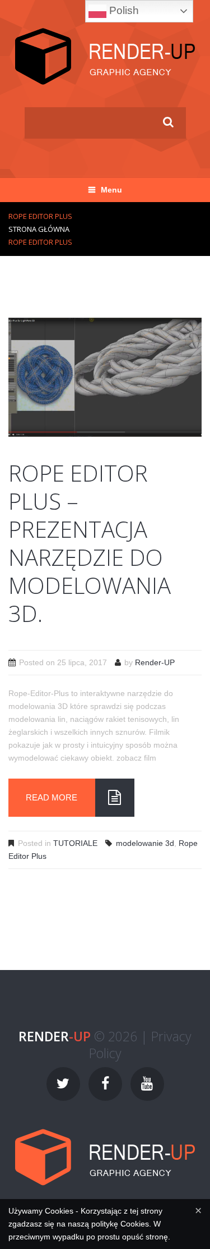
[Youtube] (147, 1084)
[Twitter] (63, 1084)
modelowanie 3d (145, 843)
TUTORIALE (75, 843)
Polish (122, 10)
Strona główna (38, 229)
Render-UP (155, 662)
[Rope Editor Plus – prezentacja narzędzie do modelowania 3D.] (105, 376)
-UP (54, 1036)
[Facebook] (105, 1084)
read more (51, 797)
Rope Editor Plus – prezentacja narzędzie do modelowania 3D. (89, 543)
